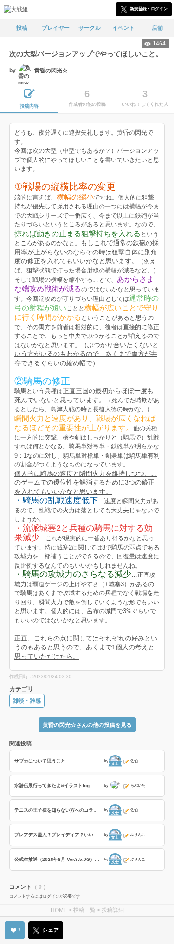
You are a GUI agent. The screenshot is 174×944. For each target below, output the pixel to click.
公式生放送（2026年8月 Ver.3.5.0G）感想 (58, 859)
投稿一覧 (84, 910)
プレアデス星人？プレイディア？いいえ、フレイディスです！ (58, 834)
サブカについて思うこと (39, 760)
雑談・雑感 (27, 701)
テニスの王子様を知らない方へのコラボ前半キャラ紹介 (58, 810)
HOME (59, 910)
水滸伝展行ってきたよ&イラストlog (52, 785)
